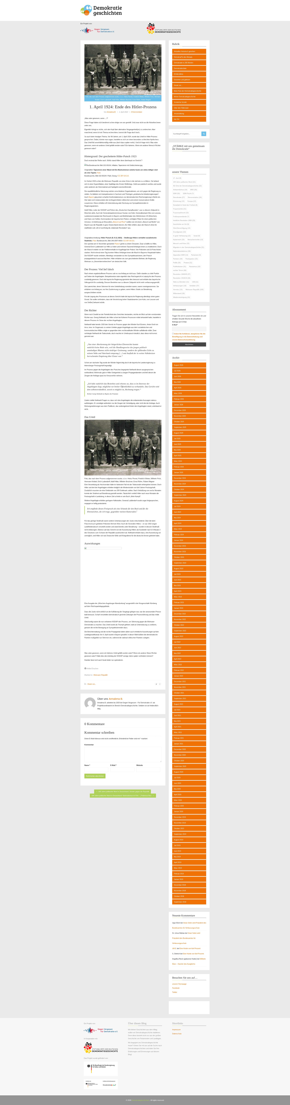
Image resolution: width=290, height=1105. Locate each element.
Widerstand (179, 293)
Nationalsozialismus (182, 251)
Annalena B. (111, 112)
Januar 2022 (178, 676)
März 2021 (178, 732)
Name (87, 765)
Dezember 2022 (180, 614)
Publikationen (179, 266)
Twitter (174, 992)
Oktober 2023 (179, 557)
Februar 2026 (179, 399)
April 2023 (177, 591)
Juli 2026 (177, 371)
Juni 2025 (177, 444)
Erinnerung (178, 201)
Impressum (176, 1030)
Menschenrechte (195, 239)
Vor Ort (176, 119)
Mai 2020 (177, 789)
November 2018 (180, 891)
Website (139, 765)
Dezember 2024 (180, 478)
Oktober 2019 (179, 828)
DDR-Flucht (188, 193)
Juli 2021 (177, 710)
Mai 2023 (177, 585)
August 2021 (178, 704)
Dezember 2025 (180, 410)
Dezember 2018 (180, 885)
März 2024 (178, 529)
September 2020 (180, 766)
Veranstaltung (179, 113)
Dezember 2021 (180, 681)
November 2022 (180, 619)
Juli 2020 (177, 778)
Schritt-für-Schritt (180, 102)
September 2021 (180, 698)
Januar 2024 (178, 540)
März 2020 (178, 800)
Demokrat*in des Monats (183, 57)
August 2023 (178, 568)
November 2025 (180, 416)
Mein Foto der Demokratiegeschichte (187, 91)
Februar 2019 (179, 874)
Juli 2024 (177, 506)
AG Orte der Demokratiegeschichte (187, 186)
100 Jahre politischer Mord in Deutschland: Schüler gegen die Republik (123, 791)
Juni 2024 (177, 512)
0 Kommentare (136, 112)
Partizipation (192, 259)
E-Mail (113, 765)
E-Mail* (175, 325)
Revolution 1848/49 (181, 274)
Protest (188, 263)
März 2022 (178, 665)
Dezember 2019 (180, 817)
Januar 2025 (178, 472)
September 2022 (180, 631)
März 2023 (178, 597)
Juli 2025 (177, 438)
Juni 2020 (177, 783)
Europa (191, 201)
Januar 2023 (178, 608)
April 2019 (177, 862)
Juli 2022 (177, 642)
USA (195, 282)
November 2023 (180, 551)
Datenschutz (177, 1034)
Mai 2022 (177, 653)
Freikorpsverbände (181, 216)
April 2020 (177, 794)
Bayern (91, 197)
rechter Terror (179, 270)
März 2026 (178, 393)
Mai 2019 (177, 857)
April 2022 (177, 659)
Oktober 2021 (179, 693)
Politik (177, 263)
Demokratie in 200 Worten (183, 63)
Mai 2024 (177, 518)
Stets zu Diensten (181, 282)
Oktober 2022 (179, 625)
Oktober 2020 (179, 761)
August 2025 (178, 433)
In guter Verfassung (182, 236)
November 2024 (180, 484)
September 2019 (180, 834)
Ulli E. (174, 948)
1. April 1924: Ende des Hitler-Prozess (123, 107)
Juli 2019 (177, 845)
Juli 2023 (177, 574)
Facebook (176, 988)
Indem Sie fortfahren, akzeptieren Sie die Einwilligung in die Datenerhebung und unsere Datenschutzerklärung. (188, 337)
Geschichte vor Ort (181, 224)
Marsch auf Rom (119, 222)
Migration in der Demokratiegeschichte (188, 247)
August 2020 (178, 772)
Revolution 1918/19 (181, 278)
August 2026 (178, 365)
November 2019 (180, 823)
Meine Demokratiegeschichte (185, 97)
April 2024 (177, 523)
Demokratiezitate (180, 68)
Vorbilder (194, 286)
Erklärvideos (178, 74)
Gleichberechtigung (181, 228)
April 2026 (177, 388)
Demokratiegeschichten (140, 1100)
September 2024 (180, 495)
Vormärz (177, 289)
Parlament (196, 255)
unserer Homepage (179, 984)
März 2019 (178, 868)
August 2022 (178, 636)
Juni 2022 (177, 648)
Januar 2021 (178, 744)
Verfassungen (179, 286)
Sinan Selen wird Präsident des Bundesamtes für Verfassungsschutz (186, 938)
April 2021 (177, 727)
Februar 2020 (179, 806)
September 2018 (180, 902)
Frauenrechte (179, 209)
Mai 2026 (177, 382)
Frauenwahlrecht (181, 213)
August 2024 (178, 501)
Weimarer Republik (100, 675)
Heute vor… (178, 85)
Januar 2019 (178, 879)
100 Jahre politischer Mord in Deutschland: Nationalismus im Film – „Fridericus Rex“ (122, 795)
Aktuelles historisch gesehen (184, 51)
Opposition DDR (180, 255)
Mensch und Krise (181, 243)
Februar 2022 (179, 670)
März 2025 (178, 461)
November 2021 (180, 687)
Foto (98, 173)
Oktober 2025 (179, 422)
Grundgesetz (179, 232)
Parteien (177, 259)
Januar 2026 (178, 405)
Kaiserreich (179, 239)
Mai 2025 (177, 450)
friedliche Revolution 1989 (184, 220)
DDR (176, 193)
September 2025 (180, 427)
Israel (197, 236)
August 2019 (178, 840)
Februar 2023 (179, 602)
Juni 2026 (177, 376)
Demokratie (179, 197)
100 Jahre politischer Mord (184, 182)
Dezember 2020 (180, 749)
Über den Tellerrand (181, 108)
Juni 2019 (177, 851)
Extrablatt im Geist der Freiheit (185, 205)
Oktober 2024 (179, 489)
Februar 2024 (179, 535)
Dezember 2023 (180, 546)
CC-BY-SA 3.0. (123, 176)
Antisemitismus (180, 190)
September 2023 (180, 563)
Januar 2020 (178, 811)
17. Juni (177, 178)
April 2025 (177, 455)
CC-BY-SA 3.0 (128, 241)
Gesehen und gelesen (182, 80)
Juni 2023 (177, 580)
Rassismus (194, 266)
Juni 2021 (177, 715)
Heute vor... (91, 684)
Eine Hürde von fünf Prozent (190, 948)
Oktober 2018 (179, 896)
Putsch (117, 244)
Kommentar (89, 745)
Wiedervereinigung (181, 297)
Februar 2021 (179, 738)
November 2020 (180, 755)
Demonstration (195, 197)
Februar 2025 (179, 467)
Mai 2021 (177, 721)
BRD (193, 190)
